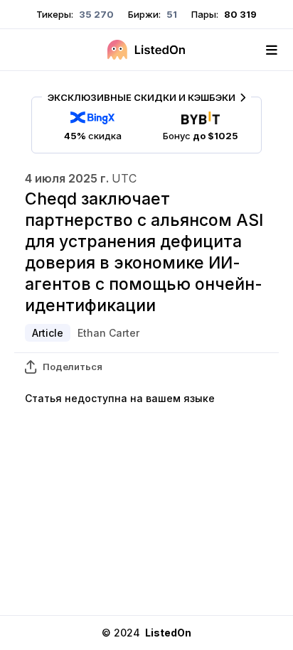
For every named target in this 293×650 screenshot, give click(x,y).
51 (170, 14)
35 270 (95, 14)
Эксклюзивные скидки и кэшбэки (141, 97)
